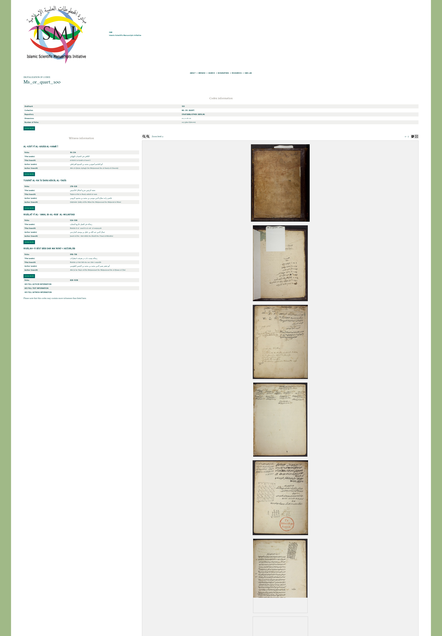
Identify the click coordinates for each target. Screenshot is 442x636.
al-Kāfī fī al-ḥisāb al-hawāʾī (40, 146)
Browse (201, 73)
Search (211, 73)
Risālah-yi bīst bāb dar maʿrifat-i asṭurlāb (49, 248)
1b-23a (73, 152)
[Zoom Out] (144, 136)
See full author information (38, 284)
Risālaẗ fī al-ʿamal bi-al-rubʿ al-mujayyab (49, 214)
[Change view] (413, 136)
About (193, 73)
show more (29, 128)
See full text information (36, 288)
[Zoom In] (148, 136)
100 (183, 106)
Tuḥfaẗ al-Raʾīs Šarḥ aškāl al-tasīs (44, 180)
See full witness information (38, 292)
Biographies (223, 73)
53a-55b (73, 220)
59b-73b (73, 254)
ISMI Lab (248, 73)
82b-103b (74, 280)
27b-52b (73, 186)
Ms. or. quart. (188, 110)
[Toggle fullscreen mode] (417, 136)
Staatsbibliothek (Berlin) (193, 114)
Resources (237, 73)
